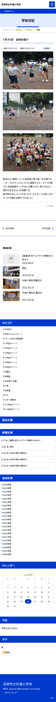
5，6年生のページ (12, 409)
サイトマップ (11, 692)
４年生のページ (11, 357)
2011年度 (7, 536)
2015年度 (7, 522)
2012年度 (7, 533)
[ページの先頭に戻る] (52, 698)
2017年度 (7, 515)
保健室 (7, 376)
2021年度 (7, 502)
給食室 (7, 390)
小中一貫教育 (10, 399)
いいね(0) (49, 206)
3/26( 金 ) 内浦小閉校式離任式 (14, 453)
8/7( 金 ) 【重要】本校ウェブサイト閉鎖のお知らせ (21, 440)
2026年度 (7, 484)
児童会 (7, 371)
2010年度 (7, 540)
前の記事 (10, 228)
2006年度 (7, 554)
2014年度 (7, 526)
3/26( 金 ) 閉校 (7, 446)
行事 (6, 385)
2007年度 (7, 550)
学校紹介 (8, 329)
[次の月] (50, 574)
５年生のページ (11, 362)
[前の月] (5, 574)
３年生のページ (11, 352)
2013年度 (7, 529)
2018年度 (7, 512)
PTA (6, 395)
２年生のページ (11, 348)
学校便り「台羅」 (11, 381)
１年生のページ (11, 343)
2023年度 (7, 494)
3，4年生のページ (12, 404)
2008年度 (7, 547)
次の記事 (46, 228)
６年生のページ (11, 367)
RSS (8, 652)
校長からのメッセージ (13, 334)
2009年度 (7, 543)
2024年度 (7, 491)
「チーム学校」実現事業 (14, 338)
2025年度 (7, 488)
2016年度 (7, 519)
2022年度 (7, 498)
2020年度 (7, 505)
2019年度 (7, 508)
